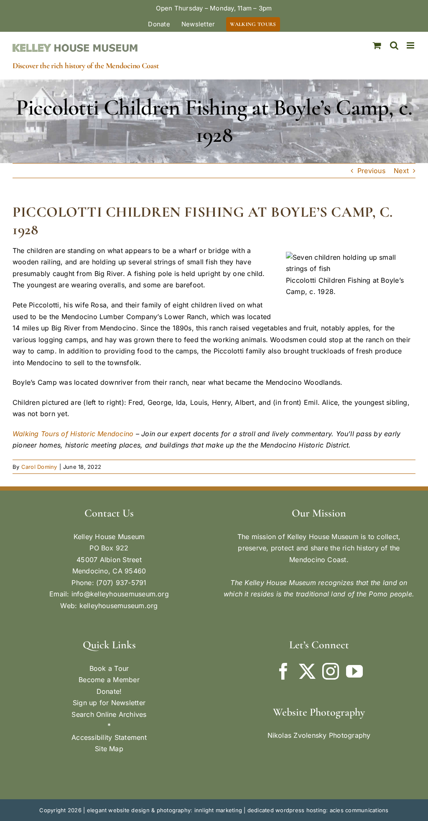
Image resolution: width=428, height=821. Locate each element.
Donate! (109, 691)
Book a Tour (109, 668)
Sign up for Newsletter (109, 702)
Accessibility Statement (109, 737)
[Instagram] (330, 671)
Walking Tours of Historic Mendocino (73, 434)
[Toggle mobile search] (394, 45)
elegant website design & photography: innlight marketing (164, 810)
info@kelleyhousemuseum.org (120, 594)
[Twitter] (307, 671)
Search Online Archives (108, 714)
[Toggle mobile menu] (411, 45)
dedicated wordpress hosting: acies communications (318, 810)
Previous (371, 170)
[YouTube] (354, 671)
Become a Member (109, 679)
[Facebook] (283, 671)
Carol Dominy (39, 466)
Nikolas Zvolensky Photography (319, 735)
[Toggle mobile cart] (377, 45)
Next (401, 170)
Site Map (109, 748)
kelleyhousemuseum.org (118, 605)
